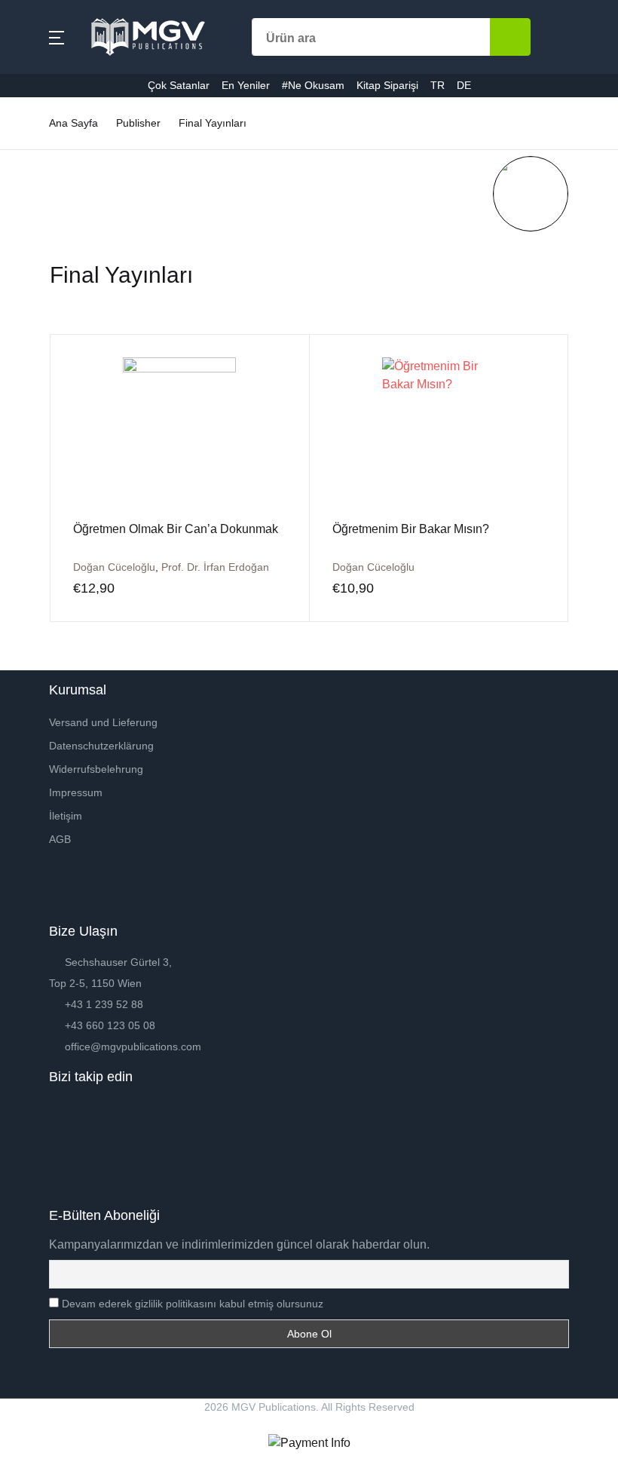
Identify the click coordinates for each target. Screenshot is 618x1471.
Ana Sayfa (50, 90)
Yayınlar (44, 208)
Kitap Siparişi (58, 365)
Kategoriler (52, 130)
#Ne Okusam (58, 326)
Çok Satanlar (58, 247)
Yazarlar (45, 169)
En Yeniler (50, 286)
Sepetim (45, 404)
